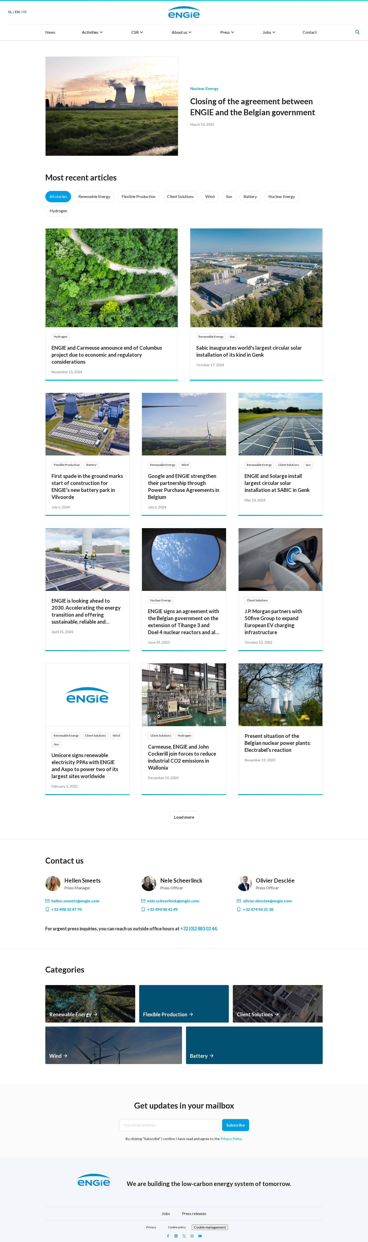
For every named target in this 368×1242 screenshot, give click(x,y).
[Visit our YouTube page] (200, 1236)
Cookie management (210, 1227)
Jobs (267, 32)
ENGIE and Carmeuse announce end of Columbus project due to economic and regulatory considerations (107, 355)
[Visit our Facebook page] (168, 1236)
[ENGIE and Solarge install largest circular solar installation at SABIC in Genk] (280, 424)
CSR (135, 32)
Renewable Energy (94, 196)
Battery (250, 196)
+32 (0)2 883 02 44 (198, 928)
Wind (210, 196)
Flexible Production (138, 196)
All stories (58, 196)
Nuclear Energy (281, 196)
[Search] (357, 31)
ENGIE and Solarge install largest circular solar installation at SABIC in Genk (277, 483)
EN (17, 12)
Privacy (151, 1227)
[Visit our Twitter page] (184, 1236)
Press (225, 32)
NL (10, 12)
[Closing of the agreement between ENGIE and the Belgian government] (111, 106)
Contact (310, 32)
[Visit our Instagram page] (192, 1236)
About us (179, 32)
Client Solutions (180, 196)
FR (25, 12)
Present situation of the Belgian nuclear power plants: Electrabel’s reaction (278, 743)
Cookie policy (177, 1227)
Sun (229, 196)
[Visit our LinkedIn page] (176, 1236)
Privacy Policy (231, 1139)
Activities (90, 32)
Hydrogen (58, 210)
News (50, 32)
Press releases (194, 1213)
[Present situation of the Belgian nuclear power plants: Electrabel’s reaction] (280, 694)
